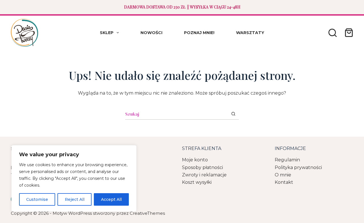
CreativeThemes (147, 213)
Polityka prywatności (298, 167)
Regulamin (287, 159)
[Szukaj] (332, 33)
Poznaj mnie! (199, 32)
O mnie (283, 175)
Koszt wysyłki (197, 182)
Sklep (106, 32)
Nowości (151, 32)
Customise (37, 199)
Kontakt (284, 182)
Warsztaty (250, 32)
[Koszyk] (347, 32)
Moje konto (195, 159)
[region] (73, 178)
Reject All (74, 199)
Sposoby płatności (202, 167)
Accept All (111, 199)
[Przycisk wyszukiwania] (233, 113)
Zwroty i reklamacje (204, 175)
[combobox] (176, 114)
